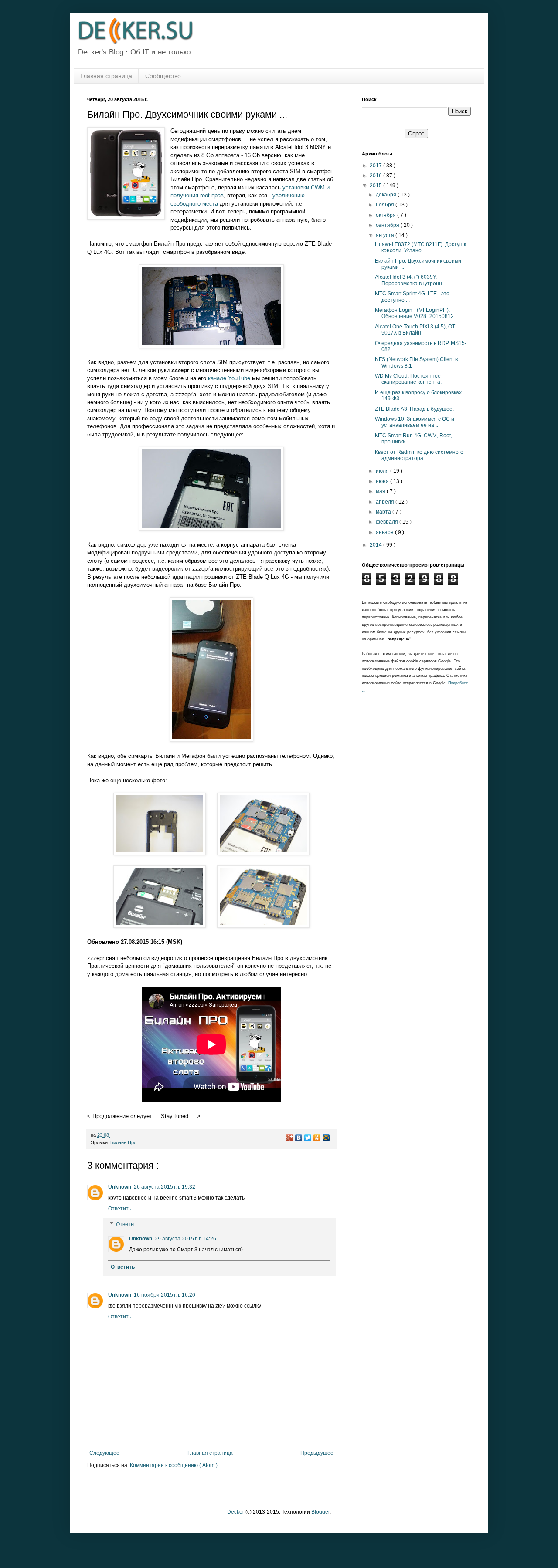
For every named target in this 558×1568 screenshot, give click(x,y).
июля (383, 471)
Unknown (119, 1187)
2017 (376, 165)
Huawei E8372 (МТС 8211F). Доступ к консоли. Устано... (420, 247)
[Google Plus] (289, 1137)
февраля (387, 522)
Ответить (119, 1209)
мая (381, 491)
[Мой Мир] (326, 1137)
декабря (387, 195)
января (385, 532)
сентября (388, 225)
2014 (376, 545)
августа (385, 235)
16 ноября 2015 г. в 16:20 (164, 1295)
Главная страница (106, 75)
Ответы (125, 1224)
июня (383, 481)
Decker (235, 1512)
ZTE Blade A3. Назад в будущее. (414, 409)
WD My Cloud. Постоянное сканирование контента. (408, 379)
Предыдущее (316, 1453)
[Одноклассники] (317, 1137)
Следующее (104, 1453)
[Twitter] (308, 1137)
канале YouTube (229, 378)
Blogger (320, 1512)
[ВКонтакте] (298, 1137)
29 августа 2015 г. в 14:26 (185, 1239)
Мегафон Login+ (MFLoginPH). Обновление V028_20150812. (415, 313)
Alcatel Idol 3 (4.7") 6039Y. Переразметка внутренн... (410, 280)
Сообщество (163, 75)
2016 (376, 175)
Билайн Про (123, 1142)
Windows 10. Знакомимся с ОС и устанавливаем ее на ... (414, 422)
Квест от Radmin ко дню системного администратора (419, 455)
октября (386, 215)
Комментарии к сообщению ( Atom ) (174, 1465)
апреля (385, 502)
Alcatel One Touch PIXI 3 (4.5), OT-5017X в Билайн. (415, 330)
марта (384, 512)
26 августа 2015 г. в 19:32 (164, 1187)
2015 (376, 185)
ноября (385, 205)
